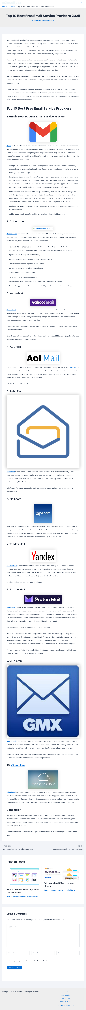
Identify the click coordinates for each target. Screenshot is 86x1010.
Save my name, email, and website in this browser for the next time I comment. (36, 961)
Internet (23, 896)
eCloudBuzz (11, 3)
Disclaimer (65, 998)
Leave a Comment (13, 896)
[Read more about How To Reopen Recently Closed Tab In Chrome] (24, 876)
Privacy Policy (65, 1002)
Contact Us (65, 995)
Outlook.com (12, 234)
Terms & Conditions (66, 1005)
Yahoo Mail (11, 310)
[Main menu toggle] (81, 2)
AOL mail (74, 367)
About (65, 992)
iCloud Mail (18, 765)
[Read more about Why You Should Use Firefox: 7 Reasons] (61, 873)
